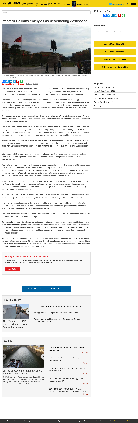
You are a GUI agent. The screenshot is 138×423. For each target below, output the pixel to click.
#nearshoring (25, 280)
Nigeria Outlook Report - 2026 (105, 95)
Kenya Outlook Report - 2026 (104, 91)
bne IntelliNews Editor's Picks (115, 44)
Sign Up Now (13, 269)
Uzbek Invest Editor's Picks (115, 52)
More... (86, 4)
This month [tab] (118, 31)
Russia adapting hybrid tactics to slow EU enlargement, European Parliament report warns (57, 320)
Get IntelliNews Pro (58, 289)
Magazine (79, 4)
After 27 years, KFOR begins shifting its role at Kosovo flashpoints (15, 324)
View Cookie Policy (125, 421)
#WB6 (16, 280)
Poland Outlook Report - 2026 (104, 87)
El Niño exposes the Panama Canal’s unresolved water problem (22, 372)
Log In (134, 4)
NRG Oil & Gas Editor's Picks (115, 59)
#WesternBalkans (7, 280)
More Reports (99, 106)
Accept (116, 421)
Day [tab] (97, 31)
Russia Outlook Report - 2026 (104, 102)
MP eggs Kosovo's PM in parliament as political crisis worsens (56, 313)
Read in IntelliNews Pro (34, 289)
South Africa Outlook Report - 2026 (106, 98)
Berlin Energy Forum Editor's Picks (115, 67)
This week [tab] (106, 31)
